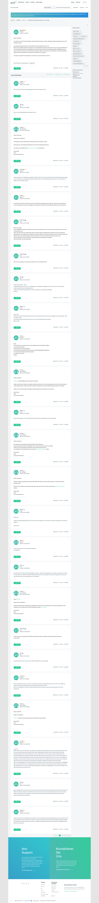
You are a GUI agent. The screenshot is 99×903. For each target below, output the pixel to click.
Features (75, 58)
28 (58, 160)
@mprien (16, 381)
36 (58, 401)
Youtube (26, 883)
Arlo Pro (42, 886)
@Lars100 (16, 718)
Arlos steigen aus (76, 43)
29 (58, 186)
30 (58, 211)
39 (58, 500)
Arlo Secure (75, 36)
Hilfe (87, 7)
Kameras (19, 20)
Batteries (75, 46)
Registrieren (75, 7)
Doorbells (32, 2)
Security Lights (39, 2)
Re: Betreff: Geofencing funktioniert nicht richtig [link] (38, 20)
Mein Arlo (78, 2)
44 (58, 644)
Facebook (21, 883)
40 (58, 531)
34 (58, 327)
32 (58, 268)
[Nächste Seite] (70, 835)
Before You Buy (76, 48)
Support (72, 2)
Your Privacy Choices (26, 900)
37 (58, 424)
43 (58, 619)
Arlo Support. (44, 607)
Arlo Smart (83, 36)
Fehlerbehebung (76, 61)
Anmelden (82, 7)
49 (58, 801)
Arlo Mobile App (76, 33)
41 (58, 556)
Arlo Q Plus (43, 892)
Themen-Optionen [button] (87, 25)
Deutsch (13, 20)
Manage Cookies (36, 900)
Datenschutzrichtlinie (18, 900)
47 (59, 732)
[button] (69, 28)
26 (58, 95)
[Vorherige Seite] (55, 835)
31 (58, 245)
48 (58, 773)
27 (58, 118)
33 (58, 297)
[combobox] (63, 7)
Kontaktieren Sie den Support (62, 869)
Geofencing (32, 63)
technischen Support (41, 449)
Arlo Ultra (43, 884)
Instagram (28, 883)
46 (58, 695)
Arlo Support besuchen (27, 870)
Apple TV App (76, 31)
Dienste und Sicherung (78, 56)
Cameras (27, 2)
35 (58, 361)
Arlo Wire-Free (76, 41)
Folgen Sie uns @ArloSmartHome (70, 891)
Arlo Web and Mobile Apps (78, 38)
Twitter (23, 883)
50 (58, 829)
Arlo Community (14, 7)
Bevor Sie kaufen (76, 51)
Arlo (24, 20)
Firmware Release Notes (78, 63)
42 (58, 582)
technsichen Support (32, 148)
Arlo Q (42, 890)
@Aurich (18, 599)
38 (58, 461)
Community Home (55, 891)
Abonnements (21, 2)
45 (58, 667)
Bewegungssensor (77, 53)
